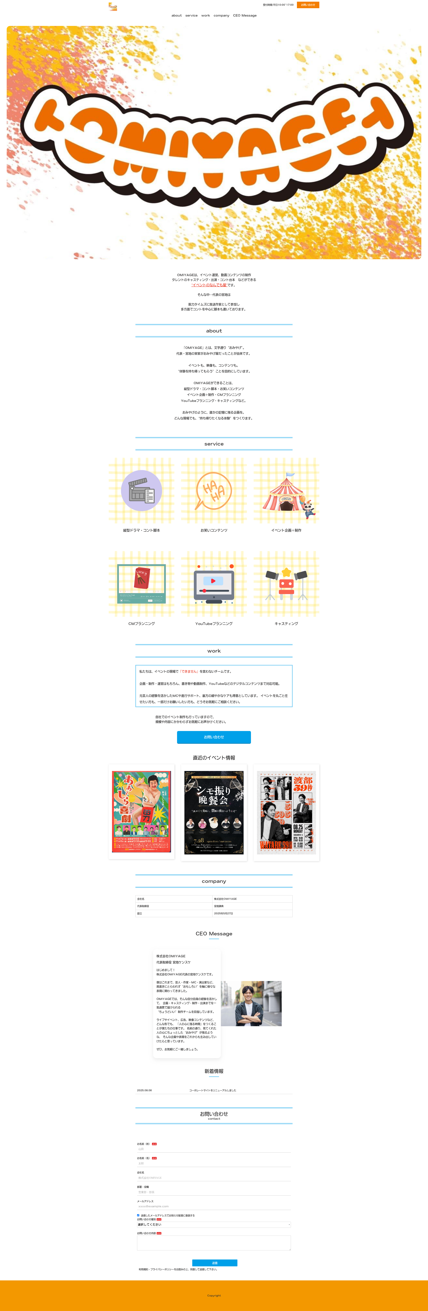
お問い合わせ (308, 5)
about (177, 15)
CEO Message (245, 15)
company (221, 15)
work (205, 15)
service (191, 15)
